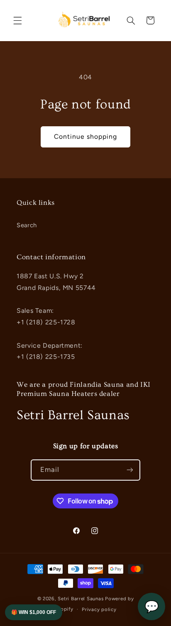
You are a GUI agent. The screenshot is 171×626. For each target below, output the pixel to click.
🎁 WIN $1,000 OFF (33, 612)
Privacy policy (99, 609)
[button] (17, 20)
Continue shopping (85, 136)
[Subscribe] (129, 470)
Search (27, 225)
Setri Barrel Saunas (80, 598)
